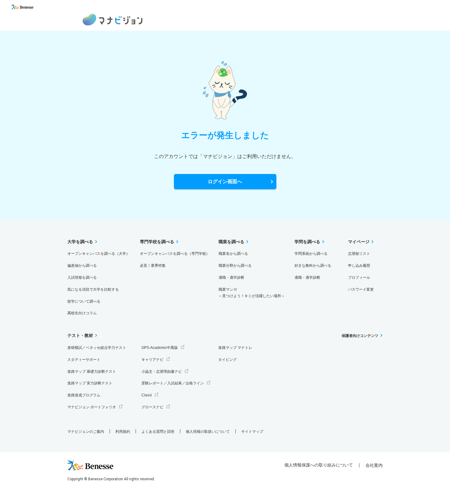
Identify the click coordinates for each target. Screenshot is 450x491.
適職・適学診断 (231, 277)
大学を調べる (80, 241)
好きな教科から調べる (312, 265)
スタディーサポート (83, 359)
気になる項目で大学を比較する (93, 289)
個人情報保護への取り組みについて (318, 465)
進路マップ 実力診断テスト (89, 383)
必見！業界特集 (153, 265)
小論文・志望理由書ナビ (161, 371)
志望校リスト (359, 253)
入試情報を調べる (82, 277)
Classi (146, 395)
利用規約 (122, 431)
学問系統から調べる (311, 253)
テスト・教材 (80, 335)
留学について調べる (83, 301)
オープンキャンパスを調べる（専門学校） (175, 253)
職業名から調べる (233, 253)
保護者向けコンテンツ (360, 336)
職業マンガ (252, 292)
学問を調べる (307, 241)
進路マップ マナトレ (235, 348)
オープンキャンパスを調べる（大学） (98, 253)
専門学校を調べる (157, 241)
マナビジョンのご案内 (85, 431)
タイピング (227, 359)
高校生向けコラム (82, 313)
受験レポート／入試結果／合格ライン (172, 383)
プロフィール (359, 277)
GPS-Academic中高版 (159, 348)
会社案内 (374, 465)
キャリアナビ (152, 359)
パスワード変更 (361, 289)
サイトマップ (252, 431)
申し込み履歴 (359, 265)
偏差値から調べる (82, 265)
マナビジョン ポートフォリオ (91, 407)
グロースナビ (152, 407)
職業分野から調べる (235, 265)
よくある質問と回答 (157, 431)
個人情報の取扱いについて (208, 431)
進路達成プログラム (83, 395)
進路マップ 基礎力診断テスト (91, 371)
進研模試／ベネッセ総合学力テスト (96, 348)
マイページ (358, 241)
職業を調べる (231, 241)
